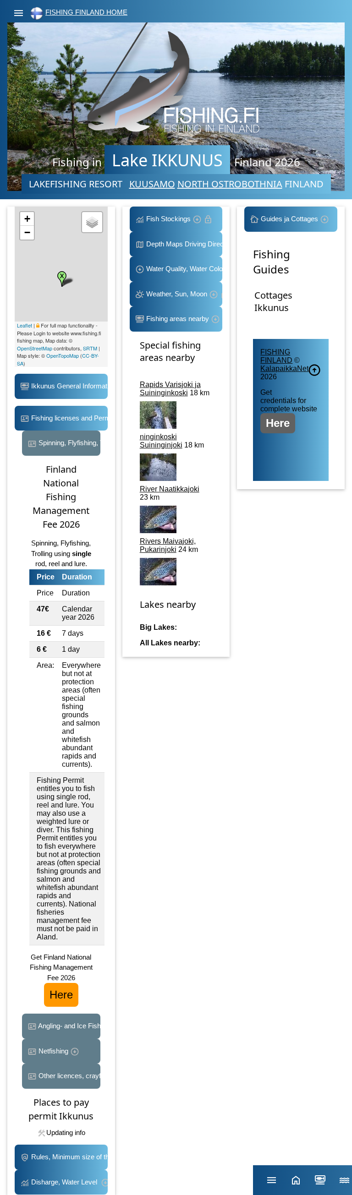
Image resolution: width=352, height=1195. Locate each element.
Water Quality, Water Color (183, 269)
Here (61, 994)
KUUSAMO (152, 184)
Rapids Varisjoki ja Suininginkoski (170, 389)
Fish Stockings (168, 219)
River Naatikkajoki (169, 489)
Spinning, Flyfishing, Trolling (68, 443)
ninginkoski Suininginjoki (161, 441)
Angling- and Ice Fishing (68, 1026)
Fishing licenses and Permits (68, 418)
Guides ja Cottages (289, 219)
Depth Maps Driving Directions (183, 244)
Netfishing (53, 1051)
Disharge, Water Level (65, 1182)
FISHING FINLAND (276, 356)
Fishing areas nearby (177, 318)
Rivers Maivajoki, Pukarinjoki (168, 545)
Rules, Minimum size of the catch (68, 1157)
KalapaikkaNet (284, 368)
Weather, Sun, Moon (176, 294)
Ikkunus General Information (68, 386)
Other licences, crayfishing (68, 1076)
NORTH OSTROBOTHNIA (229, 184)
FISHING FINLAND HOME (86, 12)
